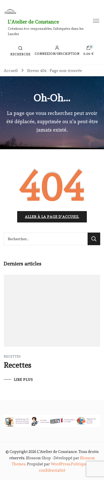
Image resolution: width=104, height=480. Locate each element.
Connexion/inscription (57, 53)
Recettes (12, 356)
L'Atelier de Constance (33, 22)
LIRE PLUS (23, 379)
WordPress (60, 464)
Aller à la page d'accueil (52, 217)
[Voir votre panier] (88, 49)
